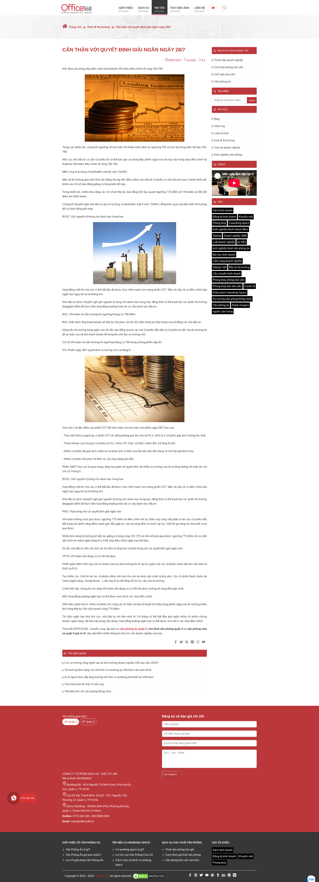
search (252, 100)
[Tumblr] (218, 875)
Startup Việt (219, 267)
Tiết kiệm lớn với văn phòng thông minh (87, 691)
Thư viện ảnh (179, 9)
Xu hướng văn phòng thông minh (232, 298)
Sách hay (219, 126)
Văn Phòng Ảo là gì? (78, 849)
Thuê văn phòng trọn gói (179, 849)
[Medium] (234, 875)
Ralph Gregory (240, 305)
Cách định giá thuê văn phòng (183, 854)
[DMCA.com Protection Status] (149, 876)
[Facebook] (190, 875)
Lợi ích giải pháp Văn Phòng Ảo (84, 860)
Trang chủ (75, 27)
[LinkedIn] (223, 875)
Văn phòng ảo (222, 81)
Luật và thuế (221, 133)
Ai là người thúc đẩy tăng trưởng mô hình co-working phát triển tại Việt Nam (109, 677)
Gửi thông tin (170, 774)
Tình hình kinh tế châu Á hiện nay (84, 684)
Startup (217, 235)
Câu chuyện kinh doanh (227, 273)
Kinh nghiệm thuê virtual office (230, 229)
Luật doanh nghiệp (224, 242)
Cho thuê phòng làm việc (228, 67)
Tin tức (159, 9)
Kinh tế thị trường (98, 27)
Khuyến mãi (246, 216)
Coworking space (239, 223)
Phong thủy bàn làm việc (227, 286)
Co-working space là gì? (129, 849)
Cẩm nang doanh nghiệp (227, 261)
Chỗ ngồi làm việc (224, 74)
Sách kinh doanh (223, 210)
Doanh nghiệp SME (235, 235)
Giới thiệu (126, 9)
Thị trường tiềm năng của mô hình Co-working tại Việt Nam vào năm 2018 (107, 670)
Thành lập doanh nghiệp (228, 60)
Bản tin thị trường (239, 267)
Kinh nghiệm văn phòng (228, 154)
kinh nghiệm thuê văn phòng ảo (231, 248)
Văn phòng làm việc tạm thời (182, 860)
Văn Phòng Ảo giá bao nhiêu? (83, 854)
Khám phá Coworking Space (230, 292)
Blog (216, 119)
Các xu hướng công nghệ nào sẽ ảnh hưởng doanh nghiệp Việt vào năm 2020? (111, 662)
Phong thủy (219, 223)
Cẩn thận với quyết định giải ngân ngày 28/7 (143, 27)
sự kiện (191, 60)
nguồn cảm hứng (223, 311)
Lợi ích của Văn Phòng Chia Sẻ (134, 854)
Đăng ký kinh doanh (224, 216)
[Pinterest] (229, 875)
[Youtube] (207, 875)
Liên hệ (199, 9)
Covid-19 (249, 286)
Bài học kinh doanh (224, 254)
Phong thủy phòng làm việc (229, 279)
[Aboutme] (195, 875)
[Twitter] (201, 875)
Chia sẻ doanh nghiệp (227, 147)
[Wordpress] (212, 875)
